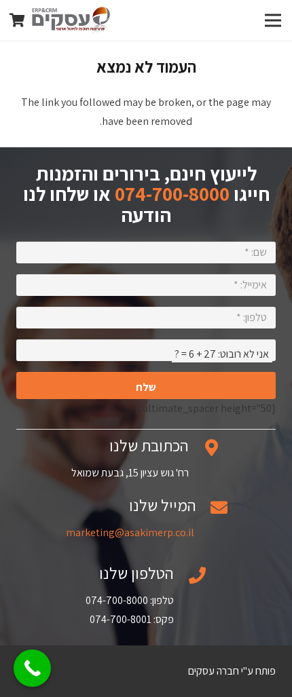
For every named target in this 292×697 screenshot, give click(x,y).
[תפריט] (273, 20)
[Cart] (17, 20)
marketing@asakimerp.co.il (130, 532)
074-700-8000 (172, 193)
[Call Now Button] (32, 668)
